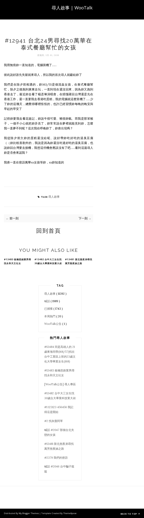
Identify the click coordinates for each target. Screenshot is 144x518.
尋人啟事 (54, 196)
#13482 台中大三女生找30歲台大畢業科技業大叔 (48, 261)
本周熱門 (50, 316)
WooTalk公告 (53, 324)
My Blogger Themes (29, 513)
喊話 (47, 301)
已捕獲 (48, 308)
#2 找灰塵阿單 (53, 421)
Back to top (129, 513)
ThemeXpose (69, 513)
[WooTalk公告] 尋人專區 (60, 384)
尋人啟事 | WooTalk (72, 7)
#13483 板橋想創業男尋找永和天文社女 (17, 261)
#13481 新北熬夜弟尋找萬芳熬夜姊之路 (78, 261)
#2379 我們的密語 (56, 457)
